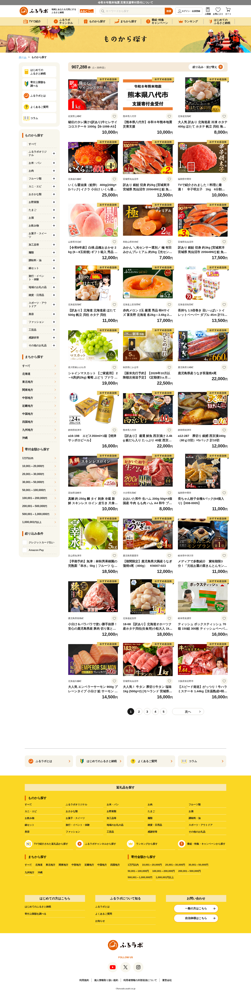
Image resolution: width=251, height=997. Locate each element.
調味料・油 (195, 818)
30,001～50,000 (33, 482)
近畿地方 (27, 405)
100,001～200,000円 (163, 871)
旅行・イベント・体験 (78, 825)
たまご (151, 811)
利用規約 (84, 980)
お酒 (191, 811)
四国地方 (27, 421)
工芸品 (110, 831)
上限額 (208, 14)
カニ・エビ (31, 811)
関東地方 (27, 389)
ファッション (73, 831)
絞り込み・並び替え (205, 67)
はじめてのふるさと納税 (38, 906)
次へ (188, 711)
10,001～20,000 (33, 466)
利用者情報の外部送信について (140, 980)
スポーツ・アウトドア (201, 825)
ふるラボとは (102, 906)
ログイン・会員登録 (191, 11)
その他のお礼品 (197, 831)
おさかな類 (72, 811)
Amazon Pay (36, 550)
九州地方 (27, 429)
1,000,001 (31, 522)
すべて (32, 144)
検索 (168, 11)
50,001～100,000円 (138, 871)
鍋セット (29, 825)
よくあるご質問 (103, 913)
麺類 (150, 818)
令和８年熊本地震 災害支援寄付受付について (125, 2)
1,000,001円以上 (165, 877)
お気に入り (218, 14)
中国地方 (27, 413)
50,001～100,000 (34, 490)
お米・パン (113, 804)
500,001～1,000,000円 (140, 877)
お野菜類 (111, 811)
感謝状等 (152, 831)
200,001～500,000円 (189, 871)
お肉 (150, 804)
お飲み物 (29, 818)
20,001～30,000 (33, 474)
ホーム (22, 57)
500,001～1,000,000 (35, 514)
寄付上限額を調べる (35, 913)
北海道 (26, 373)
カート (228, 14)
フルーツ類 (195, 804)
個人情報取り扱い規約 (106, 980)
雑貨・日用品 (155, 825)
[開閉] (54, 153)
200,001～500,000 (34, 506)
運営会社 (167, 980)
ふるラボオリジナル (76, 804)
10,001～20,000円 (152, 864)
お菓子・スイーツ (75, 818)
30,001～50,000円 (198, 864)
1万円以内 (133, 864)
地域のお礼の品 (115, 825)
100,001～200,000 (34, 498)
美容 (27, 831)
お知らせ (100, 921)
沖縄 (25, 437)
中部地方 (27, 397)
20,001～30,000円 (175, 864)
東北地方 (27, 381)
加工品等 (111, 818)
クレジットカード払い (41, 542)
